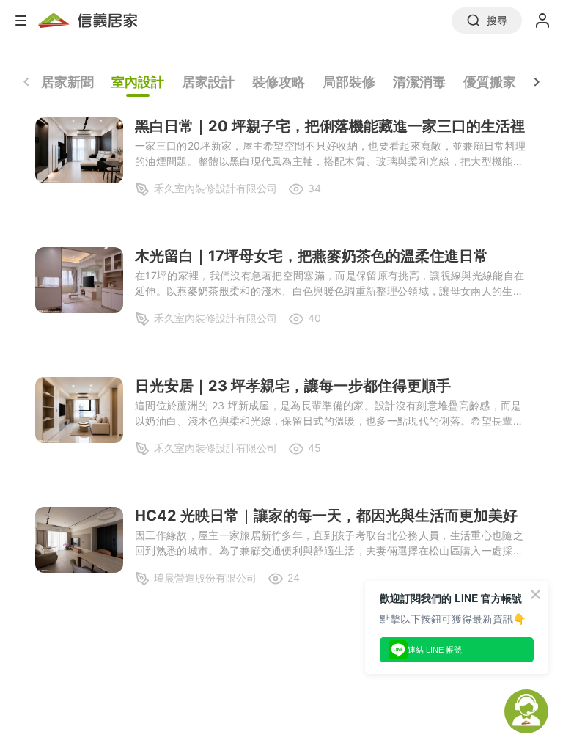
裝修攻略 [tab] (278, 81)
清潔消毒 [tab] (419, 81)
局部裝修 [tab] (349, 81)
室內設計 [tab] (137, 81)
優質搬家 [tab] (489, 81)
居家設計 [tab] (208, 81)
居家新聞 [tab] (67, 81)
